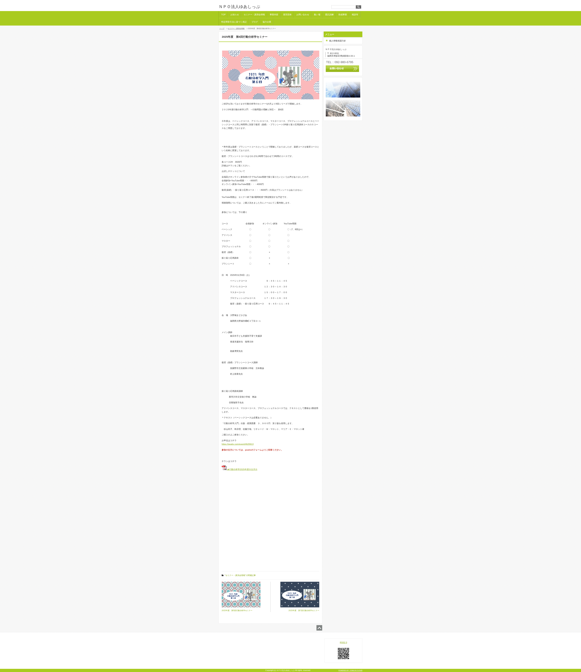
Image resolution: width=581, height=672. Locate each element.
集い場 (317, 14)
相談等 (355, 14)
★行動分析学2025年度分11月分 (241, 469)
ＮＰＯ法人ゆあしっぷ (239, 6)
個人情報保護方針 (337, 41)
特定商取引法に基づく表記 (234, 22)
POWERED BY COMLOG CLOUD (350, 670)
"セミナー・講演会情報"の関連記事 (240, 575)
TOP (223, 14)
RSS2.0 (343, 642)
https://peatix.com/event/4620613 (238, 444)
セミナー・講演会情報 (254, 14)
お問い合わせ (302, 14)
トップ (221, 28)
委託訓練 (329, 14)
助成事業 (342, 14)
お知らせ (234, 14)
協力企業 (267, 22)
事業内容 (274, 14)
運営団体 (287, 14)
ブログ (254, 22)
